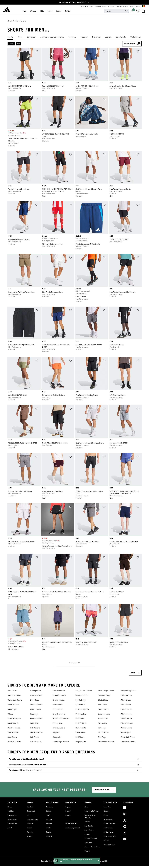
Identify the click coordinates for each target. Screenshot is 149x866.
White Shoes (126, 700)
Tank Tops (102, 728)
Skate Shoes (103, 700)
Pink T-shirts (80, 723)
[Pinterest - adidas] (132, 827)
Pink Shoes (80, 719)
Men (24, 11)
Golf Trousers (35, 742)
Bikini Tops (12, 709)
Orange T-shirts (81, 695)
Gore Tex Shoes (59, 691)
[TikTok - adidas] (132, 833)
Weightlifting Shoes (128, 691)
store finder (84, 6)
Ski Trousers (103, 709)
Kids (42, 11)
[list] (74, 37)
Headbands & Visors (61, 719)
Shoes (49, 11)
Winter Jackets (127, 723)
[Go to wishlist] (138, 11)
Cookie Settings (46, 861)
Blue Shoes (12, 737)
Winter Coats (35, 709)
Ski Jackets (102, 705)
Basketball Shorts (14, 700)
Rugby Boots (80, 742)
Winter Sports (126, 728)
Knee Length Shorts (106, 691)
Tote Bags (102, 737)
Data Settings (58, 861)
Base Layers (12, 691)
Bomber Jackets (14, 742)
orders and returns (101, 6)
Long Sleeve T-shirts (83, 691)
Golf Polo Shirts (36, 733)
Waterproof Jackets (106, 742)
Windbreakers (126, 719)
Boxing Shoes (35, 691)
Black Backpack (14, 719)
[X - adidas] (132, 820)
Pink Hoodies (80, 714)
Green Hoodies (59, 700)
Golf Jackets (35, 728)
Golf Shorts (34, 737)
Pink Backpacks (82, 709)
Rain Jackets (80, 728)
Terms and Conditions (90, 861)
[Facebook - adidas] (132, 808)
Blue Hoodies (12, 733)
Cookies (67, 861)
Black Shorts (12, 723)
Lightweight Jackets (61, 742)
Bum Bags (34, 700)
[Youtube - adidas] (132, 839)
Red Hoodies (80, 733)
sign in (138, 6)
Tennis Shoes (103, 733)
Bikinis (10, 714)
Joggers (56, 733)
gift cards (111, 6)
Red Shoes (79, 737)
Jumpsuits (57, 737)
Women (33, 11)
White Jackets (126, 695)
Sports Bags (80, 700)
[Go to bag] (143, 11)
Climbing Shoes (36, 705)
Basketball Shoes (14, 695)
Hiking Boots (58, 723)
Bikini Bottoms (13, 705)
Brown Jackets (36, 695)
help (91, 6)
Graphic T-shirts (59, 695)
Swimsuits (102, 723)
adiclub (132, 6)
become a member (122, 6)
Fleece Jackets (36, 719)
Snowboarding (104, 714)
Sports (58, 11)
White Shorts (126, 705)
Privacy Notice (76, 861)
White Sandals (126, 709)
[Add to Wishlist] (37, 52)
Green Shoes (58, 705)
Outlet (67, 11)
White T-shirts (126, 714)
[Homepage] (6, 10)
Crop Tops (34, 714)
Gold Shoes (34, 723)
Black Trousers (13, 728)
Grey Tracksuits (59, 714)
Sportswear (80, 705)
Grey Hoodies (58, 709)
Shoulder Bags (104, 695)
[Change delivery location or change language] (143, 6)
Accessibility (103, 861)
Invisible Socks (59, 728)
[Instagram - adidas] (132, 814)
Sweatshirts (103, 719)
